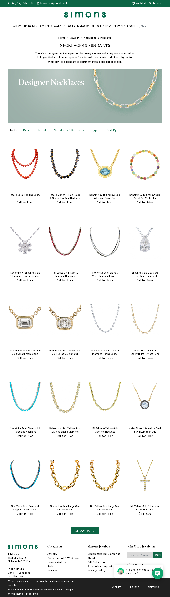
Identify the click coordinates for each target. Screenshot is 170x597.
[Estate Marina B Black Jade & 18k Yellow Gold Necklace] (65, 164)
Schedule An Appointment (104, 566)
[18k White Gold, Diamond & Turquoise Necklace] (25, 398)
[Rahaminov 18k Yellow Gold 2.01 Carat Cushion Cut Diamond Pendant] (65, 320)
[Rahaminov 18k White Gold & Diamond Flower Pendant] (25, 242)
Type (95, 130)
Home (62, 37)
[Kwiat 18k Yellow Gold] (145, 320)
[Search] (138, 26)
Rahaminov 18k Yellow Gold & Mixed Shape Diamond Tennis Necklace (65, 431)
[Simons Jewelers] (85, 14)
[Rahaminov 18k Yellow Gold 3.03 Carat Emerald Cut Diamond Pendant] (25, 320)
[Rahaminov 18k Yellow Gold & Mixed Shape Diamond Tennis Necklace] (65, 398)
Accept (116, 587)
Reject (134, 587)
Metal (42, 130)
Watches (60, 26)
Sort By (112, 130)
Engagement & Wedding (37, 26)
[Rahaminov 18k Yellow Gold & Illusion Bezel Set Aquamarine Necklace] (105, 164)
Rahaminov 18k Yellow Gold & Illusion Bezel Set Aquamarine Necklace (105, 198)
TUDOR (52, 570)
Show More (85, 530)
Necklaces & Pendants (69, 130)
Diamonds (83, 26)
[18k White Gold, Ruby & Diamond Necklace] (65, 242)
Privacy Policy (96, 570)
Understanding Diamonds (103, 553)
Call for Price (25, 202)
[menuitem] (15, 26)
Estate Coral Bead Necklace (25, 195)
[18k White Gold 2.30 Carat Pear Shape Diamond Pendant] (145, 242)
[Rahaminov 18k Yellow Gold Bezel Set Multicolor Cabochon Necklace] (145, 164)
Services (119, 26)
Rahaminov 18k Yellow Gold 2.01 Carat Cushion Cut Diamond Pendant (65, 354)
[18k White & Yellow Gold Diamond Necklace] (105, 398)
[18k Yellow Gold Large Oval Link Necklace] (65, 476)
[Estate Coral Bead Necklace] (25, 164)
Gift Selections (102, 26)
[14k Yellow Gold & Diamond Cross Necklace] (145, 476)
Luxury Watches (57, 562)
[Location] (8, 3)
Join (158, 555)
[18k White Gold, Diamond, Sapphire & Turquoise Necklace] (25, 476)
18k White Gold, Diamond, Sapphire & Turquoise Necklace (25, 509)
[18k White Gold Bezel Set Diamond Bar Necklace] (105, 320)
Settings (153, 587)
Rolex (71, 26)
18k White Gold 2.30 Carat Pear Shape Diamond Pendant (144, 276)
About (131, 26)
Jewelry (15, 26)
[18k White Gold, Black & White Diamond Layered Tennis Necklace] (105, 242)
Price (26, 130)
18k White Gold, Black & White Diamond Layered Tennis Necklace (105, 276)
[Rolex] (155, 15)
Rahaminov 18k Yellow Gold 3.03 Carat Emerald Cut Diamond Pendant (25, 354)
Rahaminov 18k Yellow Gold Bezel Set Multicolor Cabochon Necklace (145, 198)
